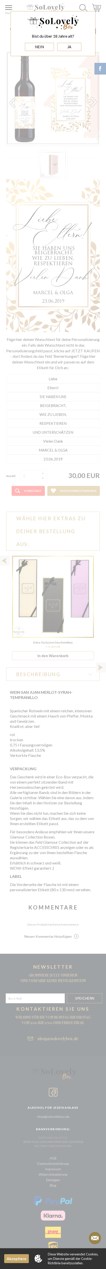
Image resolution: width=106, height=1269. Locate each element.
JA (69, 47)
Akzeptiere (16, 1258)
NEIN (39, 47)
